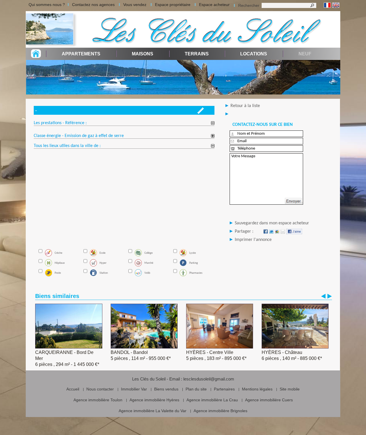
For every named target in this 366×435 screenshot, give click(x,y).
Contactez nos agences (93, 4)
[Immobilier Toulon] (51, 29)
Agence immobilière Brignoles (220, 410)
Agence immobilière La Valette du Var (152, 410)
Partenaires (224, 389)
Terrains (197, 53)
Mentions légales (257, 389)
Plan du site (196, 389)
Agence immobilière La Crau (212, 400)
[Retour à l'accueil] (36, 56)
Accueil (72, 389)
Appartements (81, 53)
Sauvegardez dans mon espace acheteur (272, 223)
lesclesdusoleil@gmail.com (208, 378)
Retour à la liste (245, 106)
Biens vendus (166, 389)
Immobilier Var (134, 389)
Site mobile (290, 389)
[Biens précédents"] (323, 296)
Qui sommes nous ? (47, 4)
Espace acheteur (214, 4)
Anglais (335, 5)
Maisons (142, 53)
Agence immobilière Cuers (269, 400)
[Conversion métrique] (200, 112)
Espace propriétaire (172, 4)
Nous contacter (100, 389)
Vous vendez (134, 4)
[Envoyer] (293, 201)
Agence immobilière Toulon (97, 400)
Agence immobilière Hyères (154, 400)
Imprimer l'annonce (253, 239)
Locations (253, 53)
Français (327, 5)
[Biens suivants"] (329, 296)
